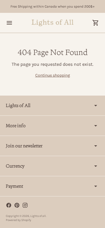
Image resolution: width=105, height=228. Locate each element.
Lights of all (38, 216)
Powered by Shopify (18, 220)
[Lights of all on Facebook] (9, 205)
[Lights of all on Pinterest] (17, 205)
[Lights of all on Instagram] (25, 205)
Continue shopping (52, 75)
